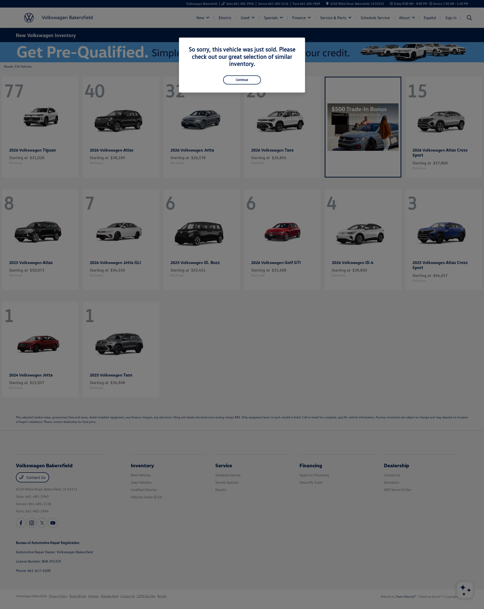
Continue (242, 80)
